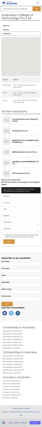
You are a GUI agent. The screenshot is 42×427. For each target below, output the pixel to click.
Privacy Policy (28, 412)
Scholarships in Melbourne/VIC (14, 370)
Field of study (7, 222)
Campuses (7, 33)
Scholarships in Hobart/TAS (13, 367)
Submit (9, 241)
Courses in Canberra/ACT (12, 381)
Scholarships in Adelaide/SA (13, 364)
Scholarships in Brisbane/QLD (14, 362)
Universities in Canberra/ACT (13, 331)
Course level (6, 228)
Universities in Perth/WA (12, 348)
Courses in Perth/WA (11, 398)
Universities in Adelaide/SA (13, 339)
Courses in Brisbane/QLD (12, 386)
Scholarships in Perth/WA (12, 373)
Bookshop (24, 423)
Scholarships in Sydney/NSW (13, 359)
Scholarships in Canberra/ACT (14, 356)
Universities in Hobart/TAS (12, 342)
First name (6, 196)
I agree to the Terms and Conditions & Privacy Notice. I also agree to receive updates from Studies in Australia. (21, 236)
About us (6, 26)
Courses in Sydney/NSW (12, 384)
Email (4, 209)
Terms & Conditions (16, 412)
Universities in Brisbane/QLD (13, 337)
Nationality (6, 215)
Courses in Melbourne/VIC (12, 395)
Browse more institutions (10, 180)
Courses (6, 30)
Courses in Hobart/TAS (11, 392)
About (10, 423)
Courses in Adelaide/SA (12, 389)
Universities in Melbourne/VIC (13, 345)
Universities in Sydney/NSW (13, 334)
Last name (6, 202)
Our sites (34, 423)
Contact (16, 423)
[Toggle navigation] (37, 3)
